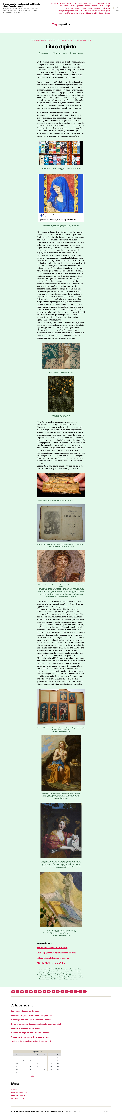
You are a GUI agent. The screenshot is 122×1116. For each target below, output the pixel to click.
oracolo (56, 975)
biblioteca (62, 969)
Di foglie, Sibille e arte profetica (51, 963)
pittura (48, 977)
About (108, 3)
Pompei (70, 977)
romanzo (46, 979)
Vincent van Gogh (72, 979)
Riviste (66, 6)
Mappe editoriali (91, 13)
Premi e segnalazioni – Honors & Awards (83, 6)
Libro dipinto (61, 46)
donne (41, 971)
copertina (69, 969)
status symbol (62, 979)
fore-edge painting (55, 971)
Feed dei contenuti (19, 1092)
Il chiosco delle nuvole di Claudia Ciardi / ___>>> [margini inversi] (71, 3)
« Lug (33, 1076)
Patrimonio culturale (82, 40)
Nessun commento (77, 53)
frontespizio (65, 971)
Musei (70, 40)
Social (101, 13)
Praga (75, 977)
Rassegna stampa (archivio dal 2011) (70, 11)
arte (40, 969)
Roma (41, 979)
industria (41, 973)
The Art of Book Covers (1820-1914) (52, 948)
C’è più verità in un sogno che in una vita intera (30, 1037)
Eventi (101, 6)
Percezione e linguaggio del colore (25, 1011)
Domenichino (77, 969)
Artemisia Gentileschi (49, 969)
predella (80, 977)
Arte (33, 40)
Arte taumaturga (86, 8)
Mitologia (55, 40)
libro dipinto (51, 973)
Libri (60, 6)
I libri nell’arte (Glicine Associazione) (53, 958)
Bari (57, 969)
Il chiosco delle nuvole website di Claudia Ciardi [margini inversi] (21, 5)
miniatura (67, 973)
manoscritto (59, 973)
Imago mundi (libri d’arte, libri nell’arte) (71, 13)
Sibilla (55, 979)
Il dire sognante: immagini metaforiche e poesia (31, 1020)
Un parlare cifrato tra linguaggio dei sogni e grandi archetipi (36, 1024)
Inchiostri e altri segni (72, 8)
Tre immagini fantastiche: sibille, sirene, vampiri (31, 1041)
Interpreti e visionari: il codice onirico (26, 1028)
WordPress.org (17, 1098)
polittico (65, 977)
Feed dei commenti (19, 1095)
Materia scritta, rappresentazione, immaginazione (31, 1015)
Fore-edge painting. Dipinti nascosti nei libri (56, 953)
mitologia (73, 973)
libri (46, 973)
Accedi (14, 1090)
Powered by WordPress (73, 1111)
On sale (107, 13)
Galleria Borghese (75, 971)
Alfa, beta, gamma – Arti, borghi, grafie (97, 11)
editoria (46, 971)
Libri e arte (45, 40)
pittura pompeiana (56, 977)
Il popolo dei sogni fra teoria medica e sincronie (30, 1033)
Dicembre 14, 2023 (61, 53)
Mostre (63, 40)
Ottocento (62, 975)
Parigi (68, 975)
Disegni (107, 6)
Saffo (51, 979)
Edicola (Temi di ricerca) (102, 8)
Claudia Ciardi (99, 3)
